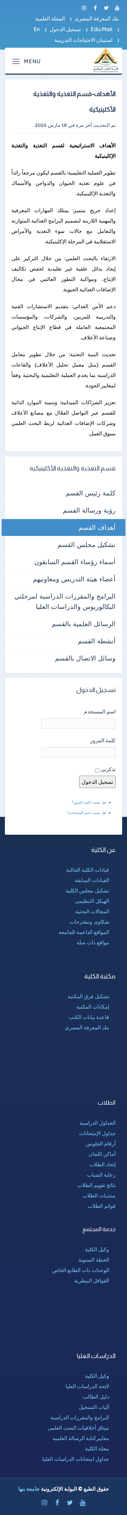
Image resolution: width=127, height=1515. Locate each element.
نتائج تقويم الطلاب (96, 1185)
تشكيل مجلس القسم (87, 544)
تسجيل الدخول (65, 29)
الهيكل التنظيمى (92, 901)
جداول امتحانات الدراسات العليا (75, 1459)
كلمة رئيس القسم (91, 493)
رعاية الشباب (101, 1174)
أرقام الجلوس (101, 1143)
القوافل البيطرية (91, 1280)
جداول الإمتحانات (97, 1133)
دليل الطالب (96, 1396)
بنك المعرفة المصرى (97, 18)
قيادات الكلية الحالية (87, 870)
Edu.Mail (101, 29)
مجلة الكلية (97, 1448)
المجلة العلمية (50, 18)
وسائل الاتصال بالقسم (85, 658)
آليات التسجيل (94, 1407)
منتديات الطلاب (99, 1195)
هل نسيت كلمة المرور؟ (89, 802)
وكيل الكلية (97, 1249)
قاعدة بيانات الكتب (89, 1017)
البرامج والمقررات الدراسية (79, 1417)
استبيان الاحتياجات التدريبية (83, 40)
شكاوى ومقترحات (89, 921)
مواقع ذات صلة (93, 942)
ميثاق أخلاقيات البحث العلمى (78, 1427)
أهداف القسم (97, 527)
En (37, 29)
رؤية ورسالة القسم (89, 510)
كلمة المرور (103, 740)
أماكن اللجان (102, 1154)
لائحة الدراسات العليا (87, 1386)
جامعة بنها (29, 1488)
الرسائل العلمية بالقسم (84, 624)
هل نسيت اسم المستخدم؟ (86, 812)
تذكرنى (108, 769)
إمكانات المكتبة (92, 1006)
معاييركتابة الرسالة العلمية (80, 1438)
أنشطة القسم (97, 641)
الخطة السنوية (93, 1259)
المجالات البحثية (92, 911)
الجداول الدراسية (97, 1123)
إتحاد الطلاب (102, 1164)
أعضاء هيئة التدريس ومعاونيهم (74, 579)
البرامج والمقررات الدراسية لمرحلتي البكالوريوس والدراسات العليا (65, 601)
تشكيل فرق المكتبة (88, 996)
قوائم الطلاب (102, 1206)
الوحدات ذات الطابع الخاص (80, 1270)
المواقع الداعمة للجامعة (84, 932)
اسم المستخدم (100, 711)
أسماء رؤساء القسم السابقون (75, 562)
